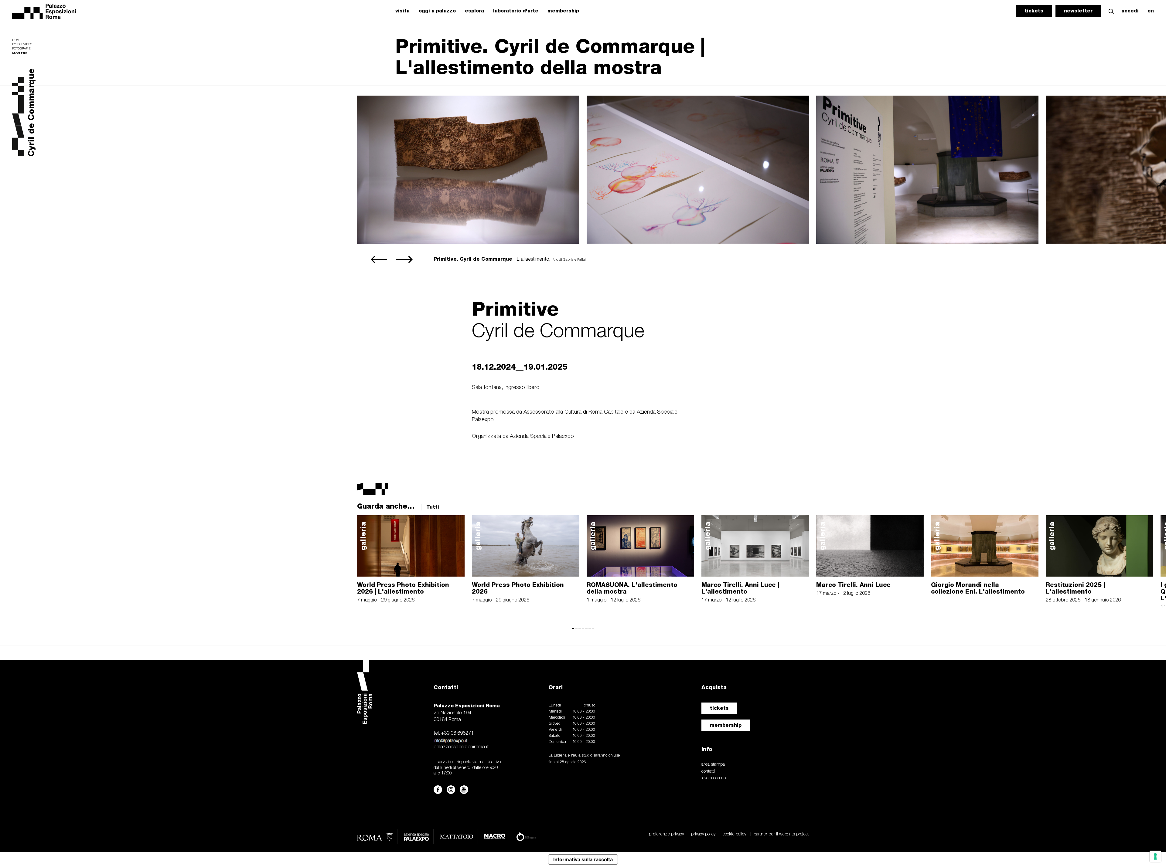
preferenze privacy (666, 834)
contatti (708, 772)
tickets (1034, 11)
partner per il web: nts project (781, 834)
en (1150, 10)
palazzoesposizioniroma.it (461, 747)
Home (16, 40)
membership (563, 10)
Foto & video (22, 44)
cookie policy (734, 834)
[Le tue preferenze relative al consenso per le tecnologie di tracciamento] (1155, 856)
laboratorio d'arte (515, 10)
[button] (1111, 11)
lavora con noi (714, 778)
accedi (1130, 10)
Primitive (515, 308)
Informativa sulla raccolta (583, 859)
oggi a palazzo (437, 10)
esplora (474, 10)
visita (402, 10)
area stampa (713, 765)
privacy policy (703, 834)
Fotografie (21, 48)
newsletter (1078, 11)
